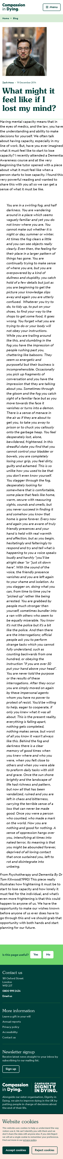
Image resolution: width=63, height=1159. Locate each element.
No (48, 954)
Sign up (11, 1069)
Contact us (9, 1037)
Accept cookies (16, 1150)
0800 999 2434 (11, 990)
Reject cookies (44, 1150)
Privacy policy (10, 1027)
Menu (54, 7)
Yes (35, 954)
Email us (7, 996)
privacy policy (29, 1140)
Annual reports (11, 1021)
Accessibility (10, 1032)
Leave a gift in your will (16, 1016)
